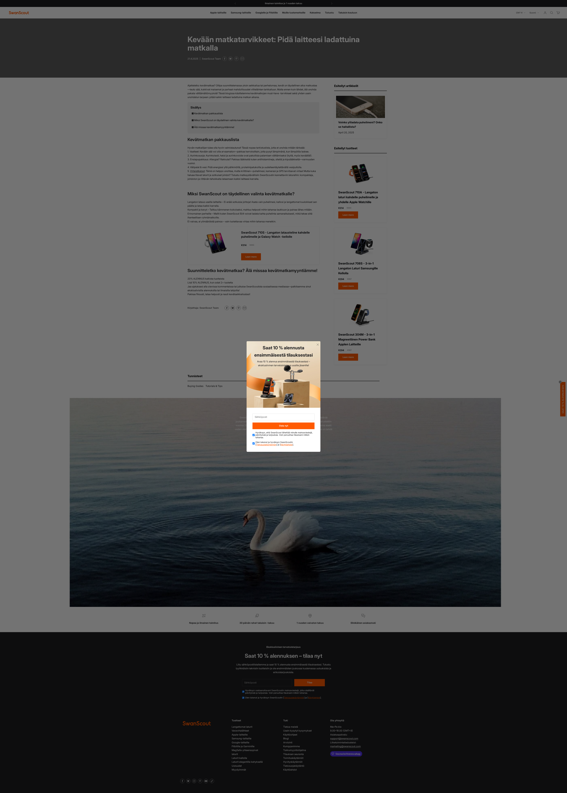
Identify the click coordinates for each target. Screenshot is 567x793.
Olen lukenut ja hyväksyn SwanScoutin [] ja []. (274, 443)
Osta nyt (283, 425)
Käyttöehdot (287, 444)
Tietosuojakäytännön (266, 444)
